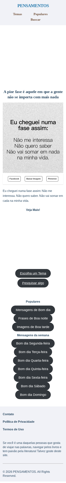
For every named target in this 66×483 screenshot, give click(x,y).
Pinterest (52, 179)
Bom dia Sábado (33, 386)
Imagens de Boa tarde (33, 327)
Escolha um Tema (33, 273)
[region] (33, 56)
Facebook (14, 179)
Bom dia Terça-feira (33, 352)
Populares (41, 14)
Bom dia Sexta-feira (33, 377)
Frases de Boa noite (33, 318)
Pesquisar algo (33, 283)
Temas (17, 14)
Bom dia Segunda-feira (33, 343)
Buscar (36, 19)
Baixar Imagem (33, 179)
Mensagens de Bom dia (33, 310)
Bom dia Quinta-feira (33, 369)
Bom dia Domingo (33, 395)
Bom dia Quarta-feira (33, 360)
